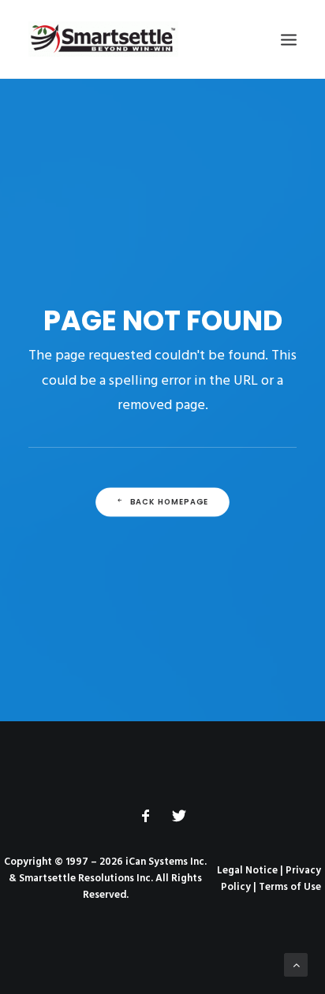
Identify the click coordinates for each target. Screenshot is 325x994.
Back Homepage (169, 502)
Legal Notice (247, 870)
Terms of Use (290, 887)
